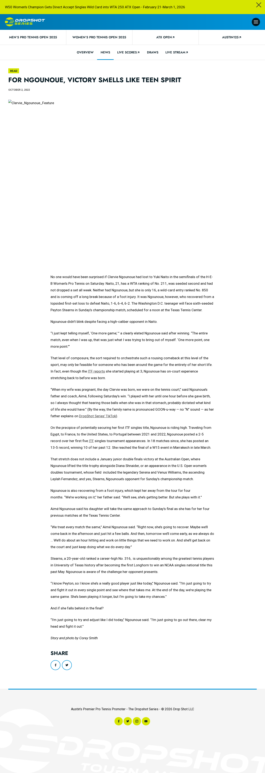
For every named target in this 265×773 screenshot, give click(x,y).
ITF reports (96, 371)
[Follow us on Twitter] (128, 721)
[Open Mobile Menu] (256, 22)
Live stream (175, 52)
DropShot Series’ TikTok (97, 416)
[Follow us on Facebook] (118, 721)
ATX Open (164, 37)
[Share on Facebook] (55, 665)
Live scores (127, 52)
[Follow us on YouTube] (146, 721)
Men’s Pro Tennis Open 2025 (33, 37)
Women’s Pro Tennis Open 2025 (99, 37)
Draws (152, 52)
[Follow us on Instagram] (137, 721)
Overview (85, 52)
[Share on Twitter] (67, 665)
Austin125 (230, 37)
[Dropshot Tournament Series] (25, 22)
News (105, 52)
